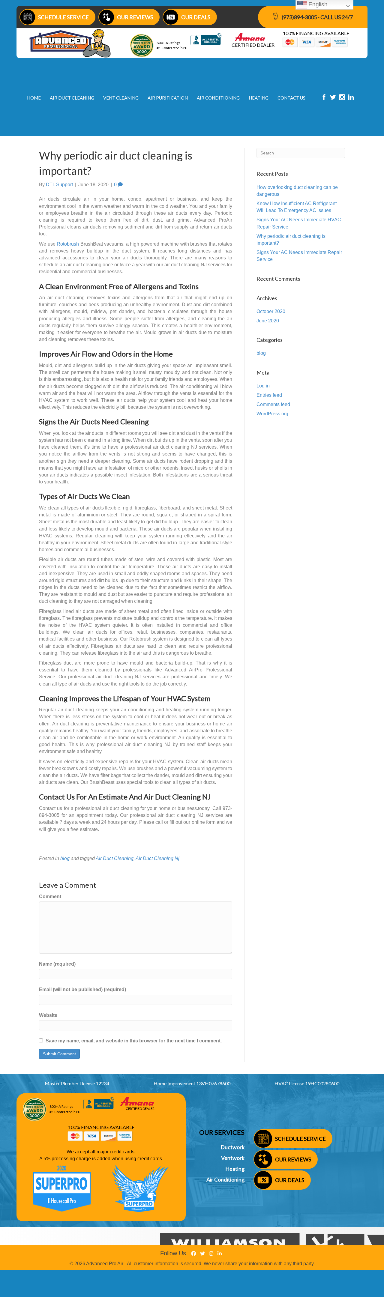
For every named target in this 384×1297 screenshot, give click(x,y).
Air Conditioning (225, 1179)
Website (48, 1015)
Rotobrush (68, 244)
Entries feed (269, 395)
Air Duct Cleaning (115, 858)
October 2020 (270, 311)
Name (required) (57, 964)
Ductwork (232, 1147)
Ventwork (232, 1158)
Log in (263, 385)
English (317, 4)
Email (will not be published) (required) (82, 989)
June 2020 (267, 320)
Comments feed (273, 404)
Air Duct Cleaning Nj (157, 858)
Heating (234, 1168)
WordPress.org (272, 413)
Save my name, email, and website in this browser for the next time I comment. (134, 1040)
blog (65, 858)
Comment (50, 896)
